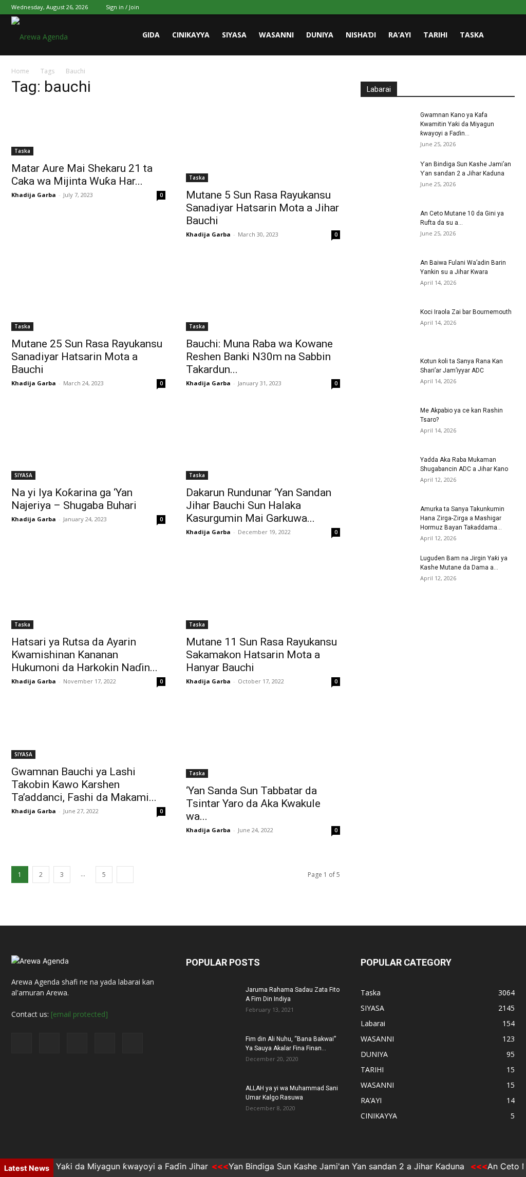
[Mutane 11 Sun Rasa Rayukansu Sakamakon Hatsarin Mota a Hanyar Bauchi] (263, 591)
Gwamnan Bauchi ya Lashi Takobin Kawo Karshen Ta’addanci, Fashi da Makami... (84, 784)
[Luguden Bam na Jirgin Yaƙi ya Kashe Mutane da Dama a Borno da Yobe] (386, 572)
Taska (472, 35)
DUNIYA (319, 35)
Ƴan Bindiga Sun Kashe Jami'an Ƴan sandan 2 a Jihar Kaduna (336, 1166)
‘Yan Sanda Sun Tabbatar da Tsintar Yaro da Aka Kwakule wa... (253, 803)
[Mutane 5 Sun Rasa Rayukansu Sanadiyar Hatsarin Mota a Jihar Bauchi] (263, 144)
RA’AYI (399, 35)
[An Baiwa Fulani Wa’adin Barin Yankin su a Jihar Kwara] (386, 276)
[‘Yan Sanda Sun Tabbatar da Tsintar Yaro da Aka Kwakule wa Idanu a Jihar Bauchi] (263, 740)
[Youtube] (507, 7)
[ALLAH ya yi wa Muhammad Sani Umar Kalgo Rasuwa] (211, 1102)
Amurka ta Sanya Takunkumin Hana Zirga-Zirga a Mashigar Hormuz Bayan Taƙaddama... (462, 518)
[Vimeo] (473, 7)
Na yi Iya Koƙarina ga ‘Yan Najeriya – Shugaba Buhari (74, 499)
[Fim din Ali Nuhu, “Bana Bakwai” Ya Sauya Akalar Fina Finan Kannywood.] (211, 1052)
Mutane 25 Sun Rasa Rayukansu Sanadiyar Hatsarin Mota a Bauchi (86, 357)
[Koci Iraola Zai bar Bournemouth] (386, 325)
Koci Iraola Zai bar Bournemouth (466, 312)
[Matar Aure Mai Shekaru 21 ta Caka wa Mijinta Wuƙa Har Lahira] (88, 130)
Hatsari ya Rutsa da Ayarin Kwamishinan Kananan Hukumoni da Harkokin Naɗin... (84, 655)
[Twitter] (456, 7)
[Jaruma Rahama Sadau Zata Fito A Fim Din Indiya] (211, 1003)
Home (20, 71)
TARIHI (435, 35)
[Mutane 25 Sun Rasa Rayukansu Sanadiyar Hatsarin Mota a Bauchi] (88, 293)
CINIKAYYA (191, 35)
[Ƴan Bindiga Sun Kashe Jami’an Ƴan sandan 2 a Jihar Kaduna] (386, 177)
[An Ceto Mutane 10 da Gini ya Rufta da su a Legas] (386, 227)
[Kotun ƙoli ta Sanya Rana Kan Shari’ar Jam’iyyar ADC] (386, 375)
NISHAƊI (361, 35)
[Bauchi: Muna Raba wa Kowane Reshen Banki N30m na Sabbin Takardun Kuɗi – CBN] (263, 293)
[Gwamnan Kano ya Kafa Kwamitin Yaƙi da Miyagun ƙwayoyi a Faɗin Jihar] (386, 128)
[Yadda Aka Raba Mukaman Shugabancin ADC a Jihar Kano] (386, 473)
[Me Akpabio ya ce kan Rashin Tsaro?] (386, 424)
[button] (502, 36)
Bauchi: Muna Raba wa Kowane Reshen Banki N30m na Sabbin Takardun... (259, 357)
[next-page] (125, 874)
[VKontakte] (490, 7)
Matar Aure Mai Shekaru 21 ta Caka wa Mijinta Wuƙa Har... (82, 174)
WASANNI (276, 35)
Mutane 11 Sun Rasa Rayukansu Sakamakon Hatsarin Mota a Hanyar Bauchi (261, 655)
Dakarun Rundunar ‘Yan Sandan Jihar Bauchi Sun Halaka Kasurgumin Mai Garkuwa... (258, 505)
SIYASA (234, 35)
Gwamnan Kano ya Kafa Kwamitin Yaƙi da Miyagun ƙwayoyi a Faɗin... (457, 124)
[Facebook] (439, 7)
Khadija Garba (33, 195)
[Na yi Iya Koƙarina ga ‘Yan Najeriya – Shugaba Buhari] (88, 442)
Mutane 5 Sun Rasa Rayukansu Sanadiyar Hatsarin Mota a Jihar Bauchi (262, 208)
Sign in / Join (122, 7)
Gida (151, 35)
